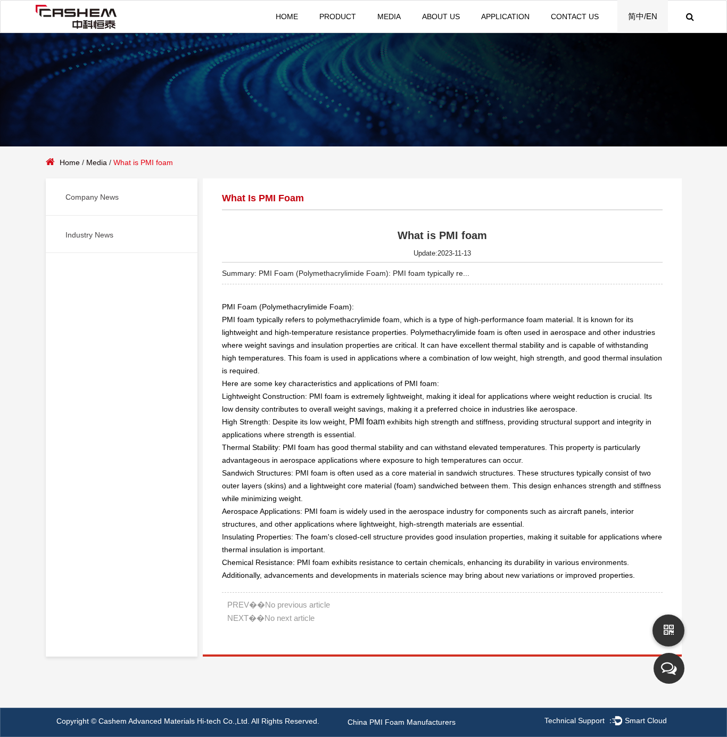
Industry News (89, 235)
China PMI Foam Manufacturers (402, 722)
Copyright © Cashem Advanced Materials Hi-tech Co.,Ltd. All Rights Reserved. (187, 721)
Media (389, 16)
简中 (636, 16)
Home (287, 16)
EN (651, 16)
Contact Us (575, 16)
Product (337, 16)
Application (505, 16)
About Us (441, 16)
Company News (92, 197)
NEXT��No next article (271, 618)
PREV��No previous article (278, 604)
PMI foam (367, 421)
